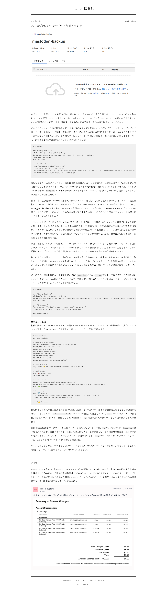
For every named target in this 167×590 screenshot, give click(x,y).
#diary (133, 21)
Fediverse (66, 580)
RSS (84, 580)
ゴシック (100, 580)
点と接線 (83, 8)
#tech (127, 21)
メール (76, 580)
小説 (92, 580)
